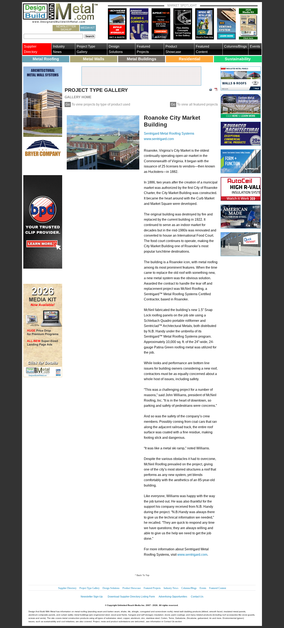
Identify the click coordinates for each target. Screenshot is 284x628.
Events (255, 46)
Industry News (59, 49)
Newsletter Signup (66, 28)
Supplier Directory (30, 49)
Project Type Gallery (86, 49)
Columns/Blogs (235, 46)
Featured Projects (143, 49)
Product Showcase (173, 49)
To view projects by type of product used (97, 104)
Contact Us (197, 596)
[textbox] (53, 36)
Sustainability (238, 59)
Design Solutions (116, 49)
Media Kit (88, 27)
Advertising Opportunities (173, 596)
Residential (189, 59)
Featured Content (202, 49)
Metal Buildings (141, 59)
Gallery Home (78, 97)
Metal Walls (93, 59)
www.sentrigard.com (159, 139)
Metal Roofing (46, 59)
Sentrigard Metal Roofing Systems (169, 133)
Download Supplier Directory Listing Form (131, 596)
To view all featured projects (194, 104)
